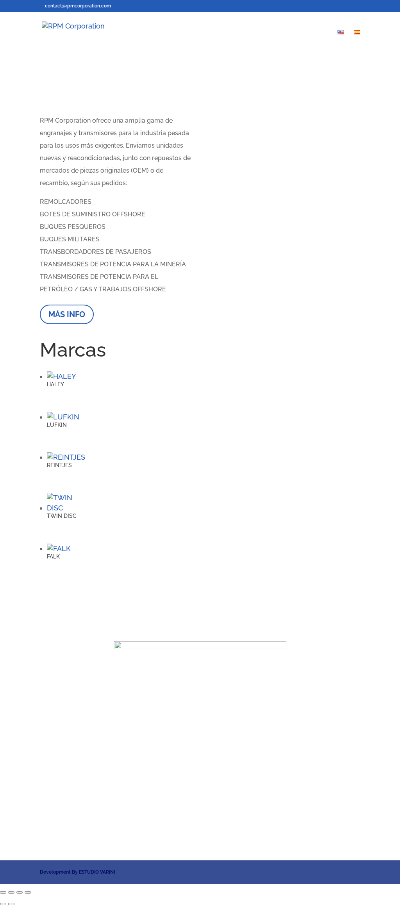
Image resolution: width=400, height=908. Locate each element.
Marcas (191, 32)
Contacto (311, 32)
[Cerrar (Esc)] (28, 892)
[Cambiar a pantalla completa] (11, 892)
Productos (231, 32)
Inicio (160, 32)
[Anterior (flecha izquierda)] (3, 904)
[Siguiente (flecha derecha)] (11, 904)
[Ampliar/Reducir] (3, 892)
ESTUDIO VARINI (97, 872)
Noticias (272, 32)
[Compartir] (19, 892)
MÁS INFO (66, 314)
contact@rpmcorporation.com (200, 825)
